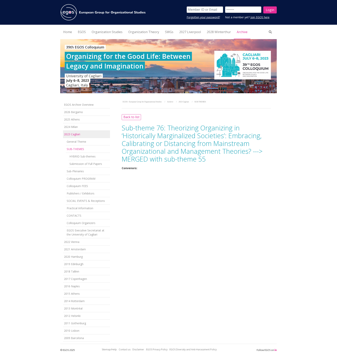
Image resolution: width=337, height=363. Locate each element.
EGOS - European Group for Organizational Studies (142, 102)
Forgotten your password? (203, 17)
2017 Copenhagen (75, 279)
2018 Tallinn (71, 271)
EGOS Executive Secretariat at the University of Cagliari (85, 232)
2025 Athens (72, 119)
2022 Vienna (71, 242)
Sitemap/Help (109, 349)
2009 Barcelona (74, 338)
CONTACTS (74, 215)
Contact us (124, 349)
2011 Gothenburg (75, 323)
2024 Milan (71, 127)
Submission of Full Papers (85, 164)
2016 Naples (72, 286)
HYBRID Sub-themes (82, 156)
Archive (170, 102)
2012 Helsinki (72, 316)
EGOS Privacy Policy (157, 349)
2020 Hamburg (73, 256)
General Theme (76, 141)
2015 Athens (72, 293)
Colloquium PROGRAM (81, 178)
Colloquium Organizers (81, 223)
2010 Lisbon (71, 330)
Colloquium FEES (77, 186)
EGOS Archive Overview (79, 104)
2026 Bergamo (73, 112)
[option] (168, 66)
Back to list (131, 117)
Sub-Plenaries (75, 171)
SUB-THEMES (75, 149)
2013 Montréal (73, 308)
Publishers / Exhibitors (80, 193)
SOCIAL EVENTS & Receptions (86, 201)
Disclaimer (138, 349)
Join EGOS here (260, 17)
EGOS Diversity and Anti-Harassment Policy (193, 349)
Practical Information (80, 208)
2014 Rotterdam (74, 301)
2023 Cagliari (72, 134)
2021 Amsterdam (75, 249)
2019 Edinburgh (73, 264)
